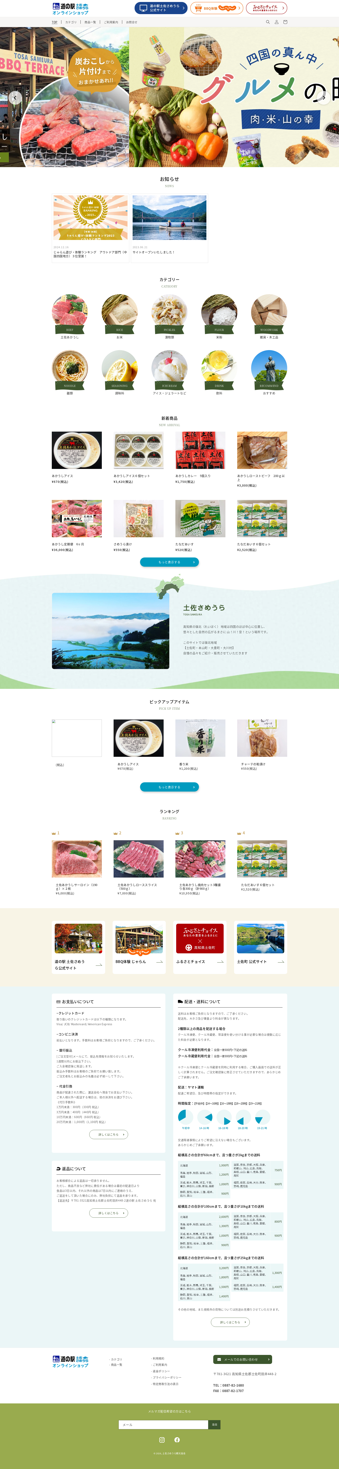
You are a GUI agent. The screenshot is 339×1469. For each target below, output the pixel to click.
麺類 (70, 393)
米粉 (219, 337)
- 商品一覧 (115, 1364)
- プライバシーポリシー (166, 1377)
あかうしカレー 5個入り (193, 476)
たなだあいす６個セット (254, 544)
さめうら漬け (123, 544)
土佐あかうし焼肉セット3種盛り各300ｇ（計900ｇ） (200, 887)
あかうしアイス (62, 476)
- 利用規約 (157, 1358)
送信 (214, 1424)
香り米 (184, 764)
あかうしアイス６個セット (132, 476)
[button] (268, 22)
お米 (120, 337)
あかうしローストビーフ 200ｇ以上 (261, 477)
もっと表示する (169, 562)
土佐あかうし (70, 337)
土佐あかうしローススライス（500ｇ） (137, 887)
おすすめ (269, 393)
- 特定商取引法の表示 (165, 1384)
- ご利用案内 (159, 1364)
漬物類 (169, 337)
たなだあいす (184, 544)
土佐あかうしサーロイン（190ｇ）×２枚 (77, 887)
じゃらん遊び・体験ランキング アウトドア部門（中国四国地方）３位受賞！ (90, 254)
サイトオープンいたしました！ (154, 252)
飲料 (219, 393)
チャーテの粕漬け (253, 764)
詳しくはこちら (108, 1134)
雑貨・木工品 (269, 337)
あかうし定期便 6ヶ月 (68, 544)
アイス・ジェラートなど (169, 393)
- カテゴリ (115, 1359)
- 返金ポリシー (160, 1371)
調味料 (119, 393)
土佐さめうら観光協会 (173, 1453)
